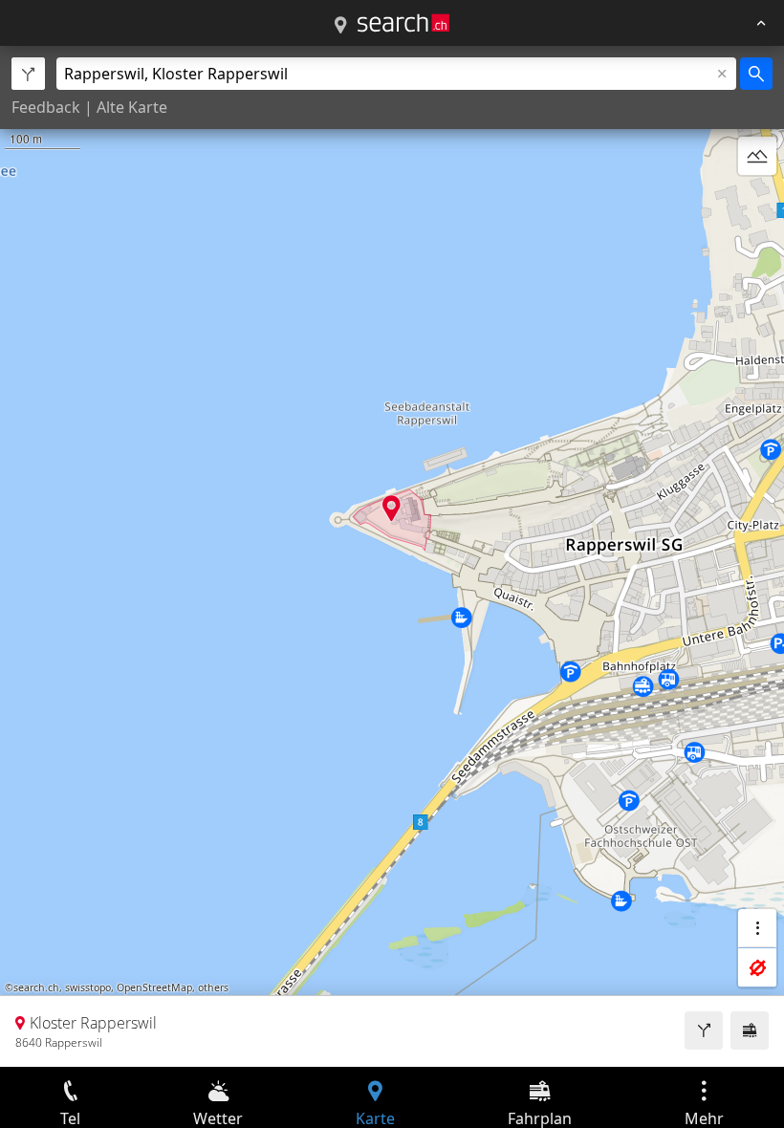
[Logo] (403, 23)
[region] (392, 556)
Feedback (45, 107)
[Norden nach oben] (757, 202)
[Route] (704, 1030)
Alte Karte (132, 107)
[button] (391, 508)
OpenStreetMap (154, 987)
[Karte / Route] (340, 25)
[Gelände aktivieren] (757, 156)
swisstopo (88, 987)
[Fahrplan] (749, 1030)
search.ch (36, 987)
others (213, 987)
